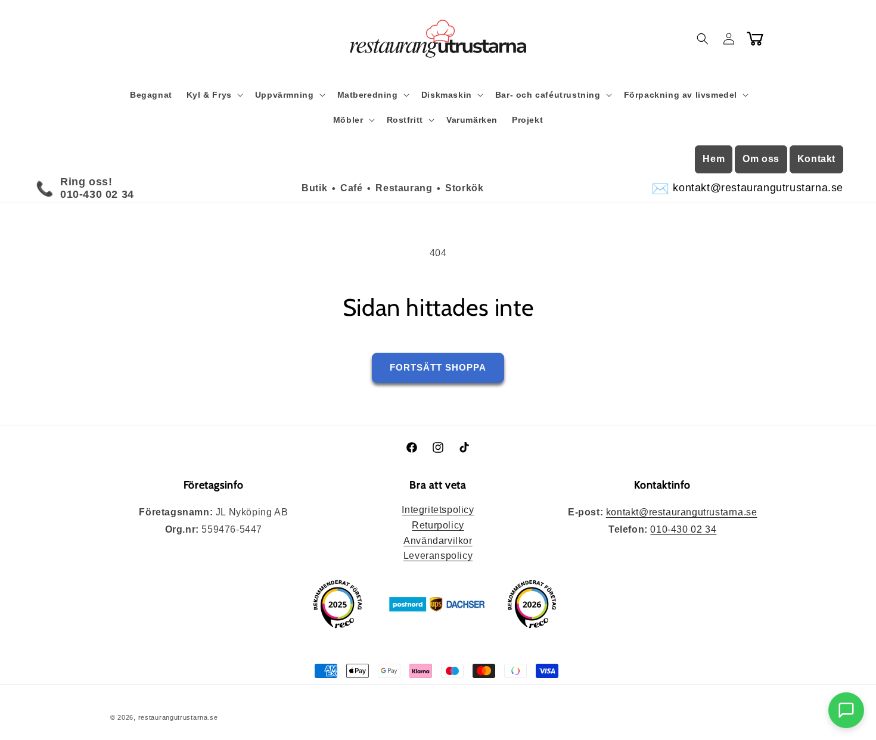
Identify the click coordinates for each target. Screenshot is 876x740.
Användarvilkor (437, 541)
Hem (714, 159)
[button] (213, 94)
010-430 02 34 (683, 529)
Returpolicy (438, 525)
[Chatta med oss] (846, 710)
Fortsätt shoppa (438, 367)
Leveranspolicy (438, 556)
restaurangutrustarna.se (178, 717)
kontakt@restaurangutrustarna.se (681, 512)
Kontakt (816, 159)
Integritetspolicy (438, 510)
